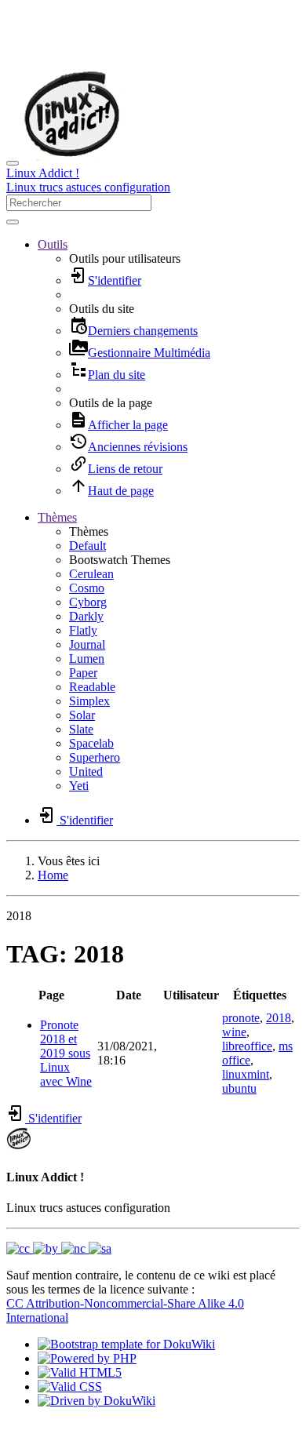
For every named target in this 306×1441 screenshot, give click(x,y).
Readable (92, 686)
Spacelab (91, 743)
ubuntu (239, 1088)
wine (234, 1032)
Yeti (79, 785)
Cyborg (88, 602)
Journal (87, 644)
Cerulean (91, 573)
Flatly (83, 630)
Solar (82, 715)
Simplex (89, 701)
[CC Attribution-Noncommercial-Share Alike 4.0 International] (58, 1248)
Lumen (86, 658)
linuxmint (245, 1074)
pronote (241, 1017)
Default (87, 545)
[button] (52, 244)
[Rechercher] (12, 222)
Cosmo (86, 588)
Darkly (86, 616)
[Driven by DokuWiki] (96, 1400)
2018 (278, 1017)
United (86, 771)
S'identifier (53, 1118)
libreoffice (247, 1046)
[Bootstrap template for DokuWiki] (126, 1344)
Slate (81, 729)
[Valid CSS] (70, 1386)
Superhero (94, 757)
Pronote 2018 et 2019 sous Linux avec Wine (66, 1053)
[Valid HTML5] (80, 1372)
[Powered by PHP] (87, 1358)
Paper (83, 672)
